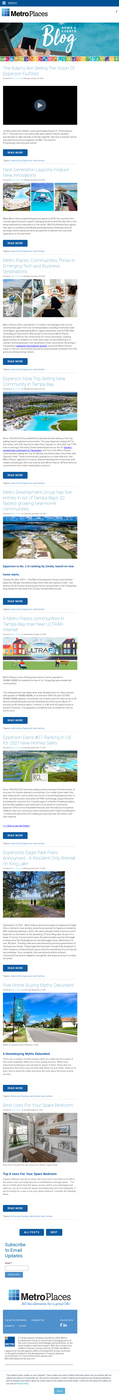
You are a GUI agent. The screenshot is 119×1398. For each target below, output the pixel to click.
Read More (15, 152)
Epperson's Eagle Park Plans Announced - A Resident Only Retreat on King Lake (39, 858)
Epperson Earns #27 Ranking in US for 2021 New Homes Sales (37, 740)
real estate (16, 160)
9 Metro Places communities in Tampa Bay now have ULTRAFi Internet (33, 624)
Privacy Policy (22, 1384)
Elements (9, 1326)
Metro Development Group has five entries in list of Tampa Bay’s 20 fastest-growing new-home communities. (37, 500)
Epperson (27, 160)
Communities (37, 1320)
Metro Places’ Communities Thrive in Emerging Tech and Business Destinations (39, 266)
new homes (39, 160)
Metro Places (16, 78)
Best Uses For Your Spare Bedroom (38, 1105)
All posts (31, 1232)
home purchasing (19, 1096)
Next (54, 1232)
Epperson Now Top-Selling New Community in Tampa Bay (34, 381)
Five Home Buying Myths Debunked (38, 985)
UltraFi (22, 1326)
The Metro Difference (16, 1320)
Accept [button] (59, 1390)
